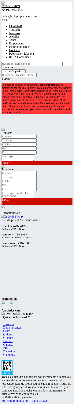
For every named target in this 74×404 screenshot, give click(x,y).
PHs (5, 348)
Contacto (14, 50)
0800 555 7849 (14, 216)
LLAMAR (15, 26)
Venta (12, 40)
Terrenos (8, 324)
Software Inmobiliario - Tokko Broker (24, 400)
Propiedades (16, 43)
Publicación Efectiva (21, 53)
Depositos (9, 351)
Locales (8, 341)
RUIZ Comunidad (20, 57)
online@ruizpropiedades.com (19, 16)
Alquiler (14, 36)
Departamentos (12, 327)
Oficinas (8, 337)
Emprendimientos (19, 46)
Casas (6, 331)
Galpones (9, 354)
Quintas (8, 334)
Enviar (5, 163)
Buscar (6, 78)
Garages (8, 344)
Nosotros (14, 33)
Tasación (14, 29)
